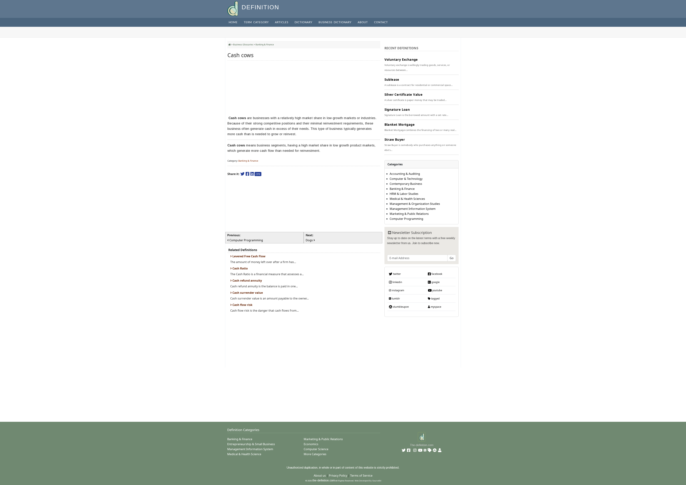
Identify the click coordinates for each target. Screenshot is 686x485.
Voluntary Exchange (417, 64)
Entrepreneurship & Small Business (251, 444)
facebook (436, 274)
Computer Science (316, 449)
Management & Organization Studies (415, 204)
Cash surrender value (247, 293)
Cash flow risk (242, 305)
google (435, 282)
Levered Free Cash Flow (248, 256)
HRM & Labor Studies (404, 194)
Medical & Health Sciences (407, 199)
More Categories (315, 454)
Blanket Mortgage (420, 127)
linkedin (397, 282)
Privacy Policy (338, 476)
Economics (311, 444)
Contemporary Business (406, 184)
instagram (397, 290)
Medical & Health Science (244, 454)
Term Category (256, 22)
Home (233, 22)
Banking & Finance (264, 44)
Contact (381, 22)
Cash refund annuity (247, 280)
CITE (258, 174)
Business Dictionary (335, 22)
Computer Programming (406, 219)
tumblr (395, 298)
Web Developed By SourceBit (368, 481)
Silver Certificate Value (415, 97)
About (363, 22)
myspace (435, 306)
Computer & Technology (406, 179)
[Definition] (233, 8)
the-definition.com (323, 480)
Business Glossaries (243, 44)
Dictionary (303, 22)
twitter (396, 274)
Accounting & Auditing (405, 174)
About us (320, 476)
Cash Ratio (240, 268)
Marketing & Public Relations (409, 214)
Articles (281, 22)
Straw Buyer (420, 144)
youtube (437, 290)
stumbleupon (400, 306)
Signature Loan (416, 112)
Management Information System (413, 209)
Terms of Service (361, 476)
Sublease (418, 82)
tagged (435, 298)
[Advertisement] (303, 88)
